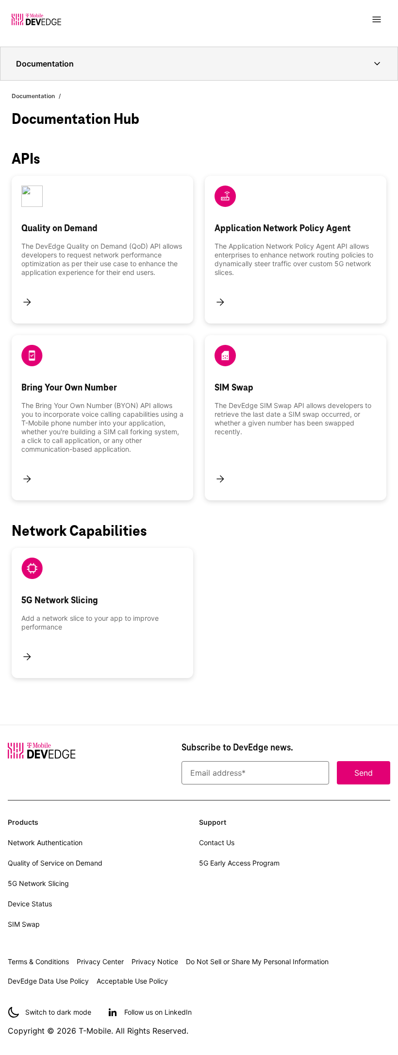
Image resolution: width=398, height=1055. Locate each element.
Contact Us (216, 842)
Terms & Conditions (38, 961)
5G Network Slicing (38, 883)
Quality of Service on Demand (55, 863)
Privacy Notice (155, 961)
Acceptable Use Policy (132, 981)
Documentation (33, 96)
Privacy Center (100, 961)
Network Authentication (45, 842)
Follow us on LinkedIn (158, 1012)
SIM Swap (24, 924)
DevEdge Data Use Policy (48, 981)
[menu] (376, 19)
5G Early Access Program (239, 863)
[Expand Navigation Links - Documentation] (377, 63)
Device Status (30, 904)
